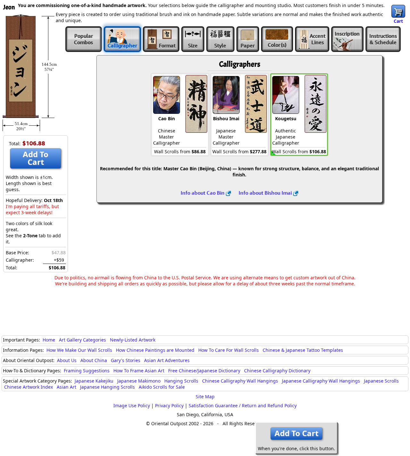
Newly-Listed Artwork (132, 340)
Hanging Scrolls (181, 381)
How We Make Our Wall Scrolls (79, 350)
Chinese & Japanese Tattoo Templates (303, 350)
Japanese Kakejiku (94, 381)
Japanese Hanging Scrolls (107, 387)
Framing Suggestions (87, 370)
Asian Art (66, 387)
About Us (67, 360)
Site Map (205, 396)
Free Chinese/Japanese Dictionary (204, 370)
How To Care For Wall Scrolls (228, 350)
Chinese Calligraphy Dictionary (277, 370)
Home (49, 340)
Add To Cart (35, 158)
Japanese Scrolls (381, 381)
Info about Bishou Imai (266, 193)
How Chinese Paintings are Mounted (155, 350)
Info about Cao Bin (203, 193)
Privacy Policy (169, 405)
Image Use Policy (131, 405)
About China (93, 360)
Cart (398, 21)
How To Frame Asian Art (138, 370)
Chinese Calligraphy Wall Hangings (240, 381)
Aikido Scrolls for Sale (162, 387)
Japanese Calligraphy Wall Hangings (321, 381)
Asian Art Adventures (167, 360)
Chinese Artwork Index (28, 387)
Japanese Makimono (138, 381)
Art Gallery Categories (82, 340)
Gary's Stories (125, 360)
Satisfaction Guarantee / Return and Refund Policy (243, 405)
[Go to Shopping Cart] (398, 11)
